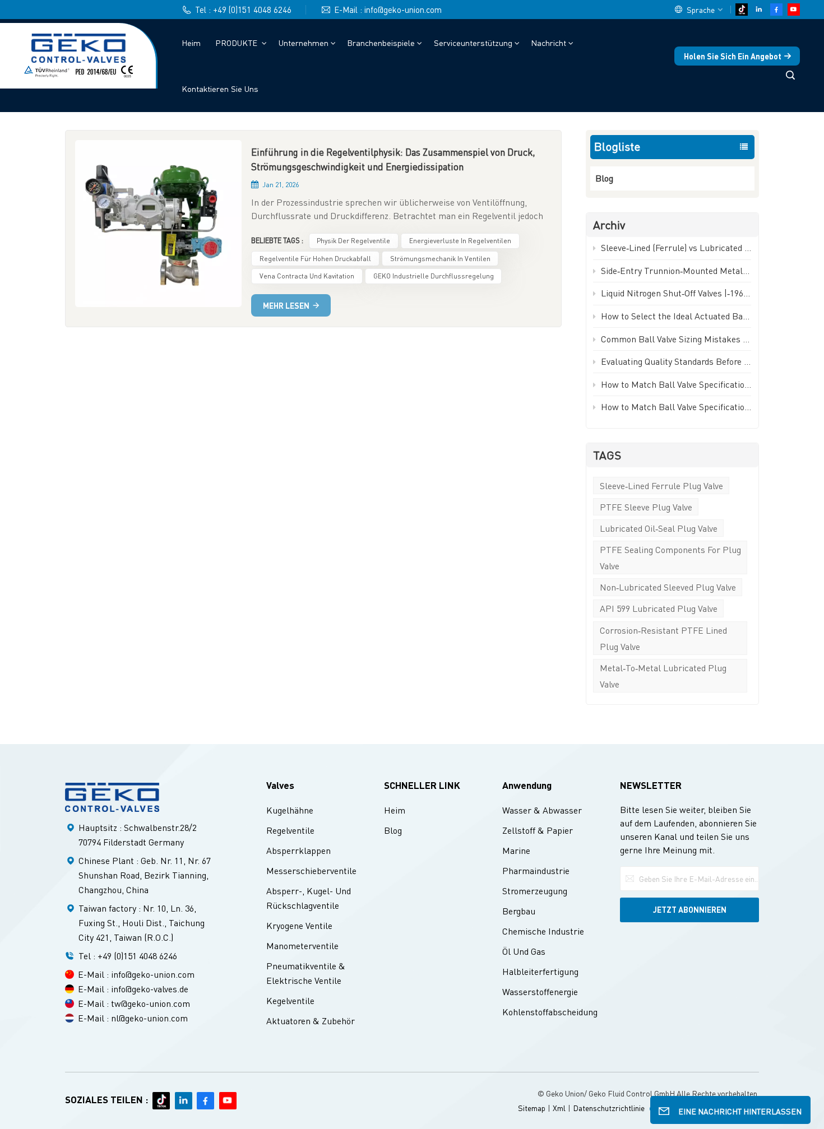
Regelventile (290, 830)
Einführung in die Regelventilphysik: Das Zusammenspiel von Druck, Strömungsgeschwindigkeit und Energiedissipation (393, 159)
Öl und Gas (523, 951)
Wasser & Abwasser (542, 810)
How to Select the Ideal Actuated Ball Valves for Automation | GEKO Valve (676, 316)
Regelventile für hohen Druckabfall (315, 258)
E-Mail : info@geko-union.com (388, 9)
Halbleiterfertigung (540, 971)
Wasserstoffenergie (540, 991)
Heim (191, 43)
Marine (516, 850)
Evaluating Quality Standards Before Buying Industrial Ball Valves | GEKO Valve (676, 361)
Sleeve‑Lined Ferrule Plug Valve (661, 485)
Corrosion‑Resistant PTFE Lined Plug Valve (663, 638)
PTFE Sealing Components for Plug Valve (670, 557)
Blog (604, 178)
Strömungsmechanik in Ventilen (440, 258)
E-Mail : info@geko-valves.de (133, 989)
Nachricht (548, 43)
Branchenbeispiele (381, 43)
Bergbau (518, 911)
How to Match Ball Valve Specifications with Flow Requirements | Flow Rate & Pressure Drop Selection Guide (676, 384)
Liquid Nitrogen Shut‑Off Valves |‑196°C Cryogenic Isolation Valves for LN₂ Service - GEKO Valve (676, 293)
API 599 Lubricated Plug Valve (658, 608)
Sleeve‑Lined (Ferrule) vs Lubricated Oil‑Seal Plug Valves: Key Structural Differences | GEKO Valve (676, 247)
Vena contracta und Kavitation (307, 275)
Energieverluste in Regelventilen (460, 240)
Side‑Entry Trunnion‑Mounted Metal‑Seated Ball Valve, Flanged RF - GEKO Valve (676, 270)
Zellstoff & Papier (537, 830)
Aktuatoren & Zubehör (310, 1020)
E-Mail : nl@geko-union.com (133, 1018)
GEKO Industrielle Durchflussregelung (433, 275)
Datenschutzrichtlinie (609, 1108)
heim (394, 810)
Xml (559, 1108)
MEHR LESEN (286, 305)
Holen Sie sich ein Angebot (732, 56)
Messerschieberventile (311, 870)
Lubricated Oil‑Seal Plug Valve (658, 528)
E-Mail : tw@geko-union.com (134, 1003)
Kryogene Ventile (299, 925)
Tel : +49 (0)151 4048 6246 (243, 9)
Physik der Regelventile (353, 240)
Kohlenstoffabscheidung (550, 1012)
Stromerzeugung (534, 890)
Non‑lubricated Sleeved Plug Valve (668, 587)
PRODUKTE (237, 43)
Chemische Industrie (543, 931)
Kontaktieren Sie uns (220, 88)
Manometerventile (302, 945)
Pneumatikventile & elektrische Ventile (305, 973)
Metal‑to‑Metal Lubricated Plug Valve (663, 676)
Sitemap (531, 1108)
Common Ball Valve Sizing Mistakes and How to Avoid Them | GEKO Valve (676, 339)
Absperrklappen (298, 850)
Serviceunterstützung (473, 43)
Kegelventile (290, 1000)
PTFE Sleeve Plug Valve (646, 507)
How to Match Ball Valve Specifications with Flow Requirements (676, 406)
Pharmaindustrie (536, 870)
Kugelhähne (289, 810)
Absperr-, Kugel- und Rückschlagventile (308, 898)
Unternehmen (303, 43)
